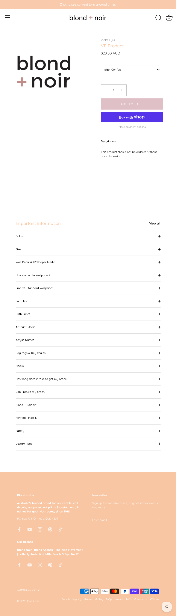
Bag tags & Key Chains (31, 353)
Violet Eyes (108, 40)
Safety (20, 430)
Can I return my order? (30, 391)
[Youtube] (29, 529)
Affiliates (154, 599)
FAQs (109, 599)
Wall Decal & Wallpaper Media (35, 262)
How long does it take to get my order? (41, 379)
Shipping (77, 599)
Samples (21, 301)
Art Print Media (25, 327)
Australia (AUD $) (26, 590)
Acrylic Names (25, 340)
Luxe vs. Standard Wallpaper (34, 288)
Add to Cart (132, 104)
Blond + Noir (32, 600)
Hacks (20, 365)
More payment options (132, 126)
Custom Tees (24, 443)
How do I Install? (26, 417)
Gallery (99, 599)
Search (66, 599)
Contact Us (140, 599)
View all (155, 223)
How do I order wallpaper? (33, 275)
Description (108, 141)
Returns (88, 599)
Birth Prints (23, 314)
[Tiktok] (60, 529)
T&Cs (129, 599)
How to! (119, 599)
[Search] (158, 18)
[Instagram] (40, 529)
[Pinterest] (50, 529)
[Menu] (7, 17)
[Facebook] (19, 529)
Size (18, 249)
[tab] (110, 141)
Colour (20, 236)
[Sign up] (157, 520)
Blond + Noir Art (26, 405)
